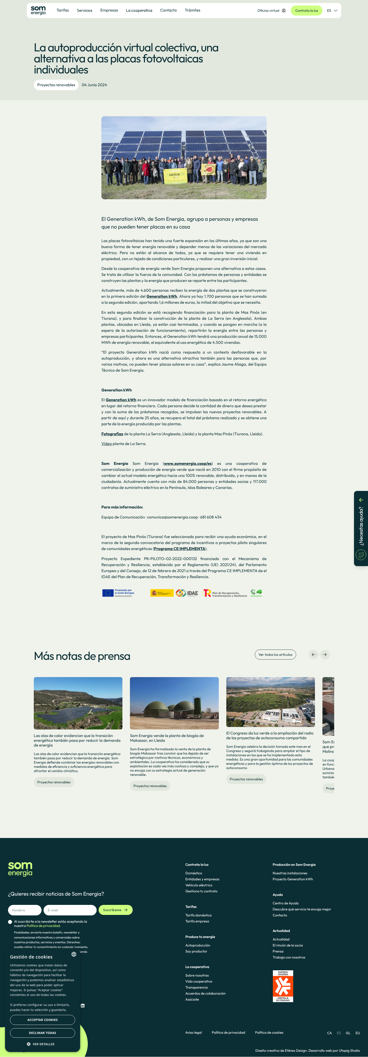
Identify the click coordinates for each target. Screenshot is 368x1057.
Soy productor (196, 951)
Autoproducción (197, 945)
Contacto (280, 915)
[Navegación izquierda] (313, 655)
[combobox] (73, 954)
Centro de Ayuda (286, 903)
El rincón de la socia (288, 945)
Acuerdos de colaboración (205, 993)
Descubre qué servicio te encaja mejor (302, 909)
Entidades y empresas (202, 879)
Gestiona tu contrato (201, 891)
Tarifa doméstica (198, 915)
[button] (42, 1044)
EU (357, 1033)
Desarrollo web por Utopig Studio (334, 1050)
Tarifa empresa (197, 921)
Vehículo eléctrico (198, 885)
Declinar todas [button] (42, 1033)
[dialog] (42, 1000)
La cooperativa (139, 10)
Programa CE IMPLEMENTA (179, 548)
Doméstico (193, 873)
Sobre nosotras (197, 975)
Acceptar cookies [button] (43, 1020)
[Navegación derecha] (324, 655)
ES (329, 10)
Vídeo (106, 443)
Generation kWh (161, 296)
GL (348, 1033)
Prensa (278, 951)
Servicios (84, 10)
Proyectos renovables (56, 84)
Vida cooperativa (198, 981)
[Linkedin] (83, 1006)
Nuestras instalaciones (290, 873)
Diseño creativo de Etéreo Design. (281, 1050)
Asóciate (192, 999)
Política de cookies (269, 1032)
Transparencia (196, 987)
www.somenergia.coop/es (188, 463)
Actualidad (281, 939)
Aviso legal (193, 1032)
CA (329, 1033)
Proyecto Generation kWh (293, 879)
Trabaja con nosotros (289, 957)
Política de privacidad (228, 1032)
